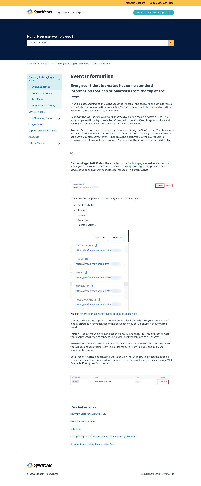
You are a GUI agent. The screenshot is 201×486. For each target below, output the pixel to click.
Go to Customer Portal (161, 2)
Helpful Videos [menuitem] (36, 143)
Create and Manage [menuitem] (42, 93)
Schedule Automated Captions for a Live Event (92, 444)
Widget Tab (75, 429)
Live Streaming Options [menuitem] (41, 118)
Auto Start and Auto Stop (157, 107)
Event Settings (102, 63)
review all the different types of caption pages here (108, 313)
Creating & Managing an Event (72, 63)
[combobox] (97, 43)
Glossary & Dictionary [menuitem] (43, 105)
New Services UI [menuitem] (37, 111)
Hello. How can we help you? (50, 37)
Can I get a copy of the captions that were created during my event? (103, 436)
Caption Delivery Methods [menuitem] (42, 130)
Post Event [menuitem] (38, 99)
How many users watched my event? (88, 414)
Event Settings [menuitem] (41, 87)
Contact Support (135, 2)
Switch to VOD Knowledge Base (153, 12)
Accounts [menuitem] (33, 137)
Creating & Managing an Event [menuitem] (41, 79)
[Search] (171, 43)
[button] (59, 78)
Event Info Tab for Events (82, 421)
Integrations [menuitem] (35, 124)
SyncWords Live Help (69, 12)
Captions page (136, 163)
